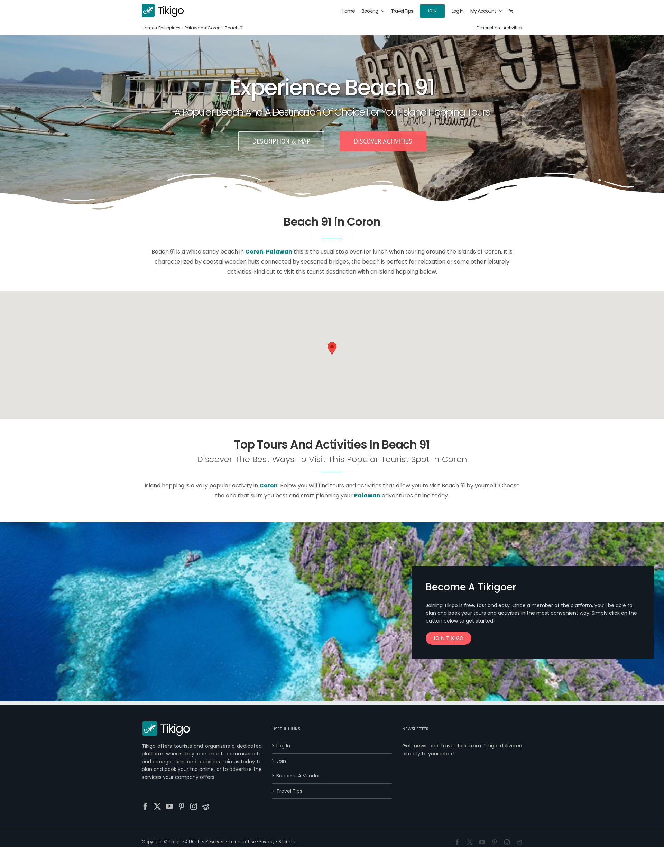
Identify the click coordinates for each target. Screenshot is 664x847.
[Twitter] (157, 806)
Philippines (169, 28)
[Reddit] (205, 806)
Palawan (194, 28)
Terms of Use (242, 842)
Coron (214, 28)
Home (148, 28)
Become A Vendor (298, 775)
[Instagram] (193, 806)
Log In (283, 745)
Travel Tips (289, 791)
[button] (332, 348)
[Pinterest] (181, 806)
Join (281, 760)
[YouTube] (169, 806)
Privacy (267, 842)
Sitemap (287, 842)
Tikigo (175, 842)
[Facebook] (145, 806)
